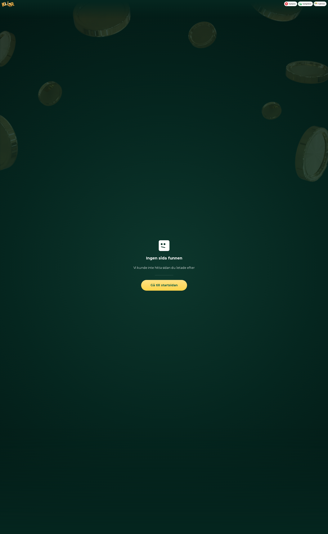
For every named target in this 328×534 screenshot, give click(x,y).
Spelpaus (292, 4)
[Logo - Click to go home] (8, 6)
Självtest (321, 4)
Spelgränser (307, 4)
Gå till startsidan (164, 285)
